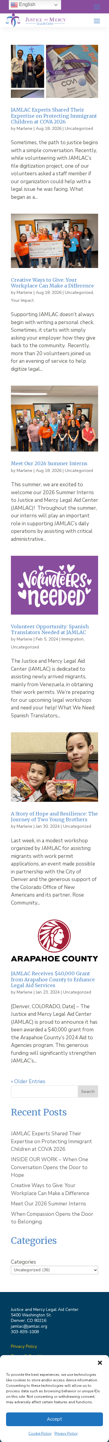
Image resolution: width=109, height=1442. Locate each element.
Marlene (24, 128)
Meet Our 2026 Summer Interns (49, 463)
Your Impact (22, 300)
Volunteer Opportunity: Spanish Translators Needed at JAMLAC (50, 629)
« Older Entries (28, 1081)
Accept (54, 1419)
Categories (23, 1261)
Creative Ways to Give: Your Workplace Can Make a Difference (53, 283)
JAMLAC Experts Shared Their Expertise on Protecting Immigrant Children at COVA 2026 (54, 115)
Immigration (72, 639)
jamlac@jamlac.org (29, 1326)
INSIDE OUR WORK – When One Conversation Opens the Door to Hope (49, 1167)
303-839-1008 (25, 1332)
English (26, 4)
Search (88, 1091)
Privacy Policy (66, 1433)
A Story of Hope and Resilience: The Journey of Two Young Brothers (54, 817)
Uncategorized (79, 128)
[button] (100, 1363)
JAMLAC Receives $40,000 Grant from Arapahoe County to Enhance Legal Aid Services (53, 979)
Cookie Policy (39, 1433)
